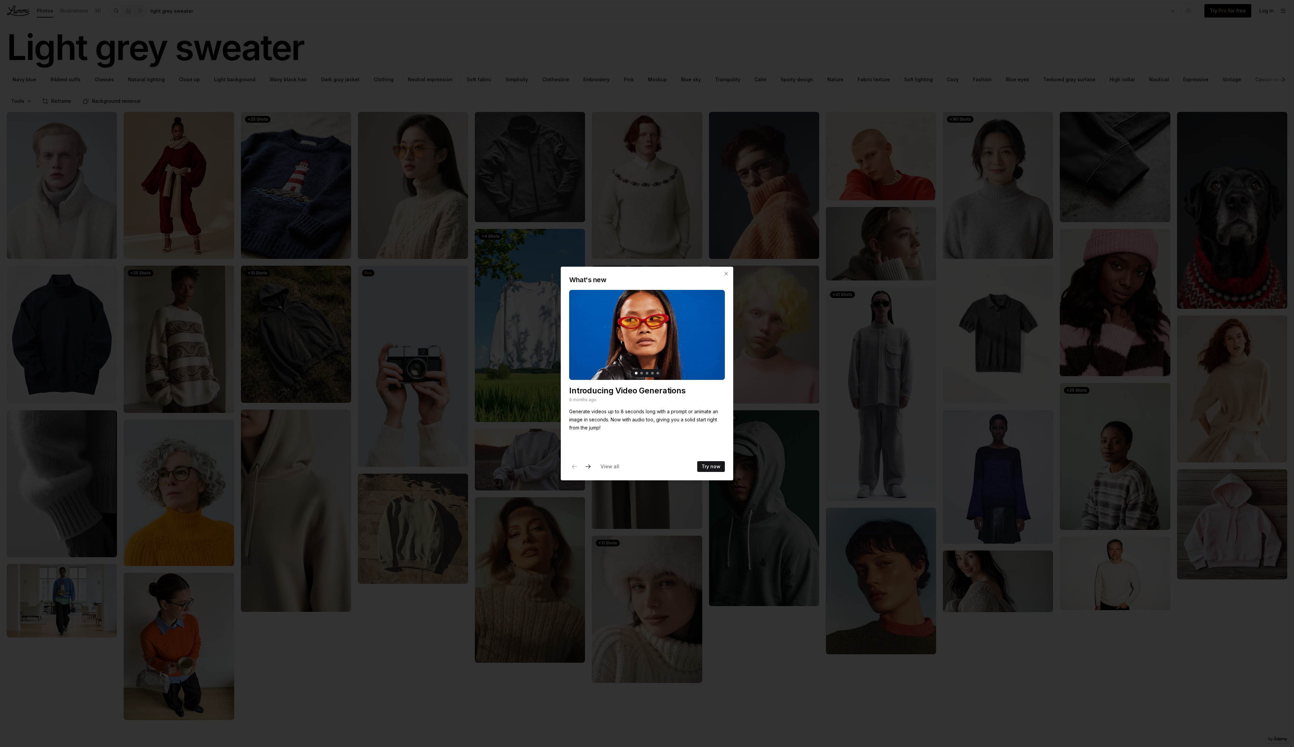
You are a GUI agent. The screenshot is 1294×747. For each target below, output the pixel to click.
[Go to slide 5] (657, 373)
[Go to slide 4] (652, 373)
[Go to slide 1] (636, 373)
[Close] (726, 274)
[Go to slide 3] (647, 373)
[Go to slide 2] (641, 373)
